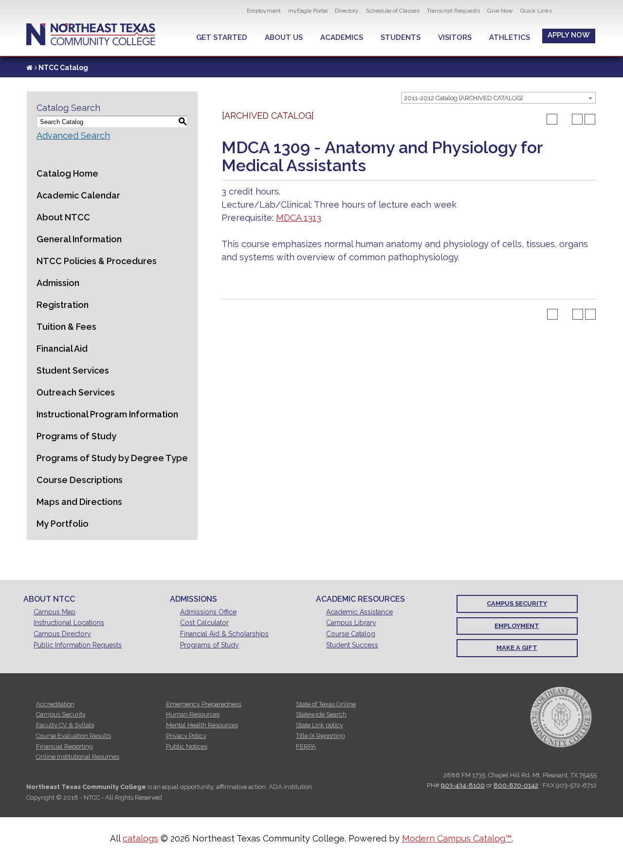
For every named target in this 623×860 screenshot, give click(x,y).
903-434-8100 (463, 785)
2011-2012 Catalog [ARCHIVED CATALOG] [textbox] (463, 98)
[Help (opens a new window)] (590, 119)
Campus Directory (62, 634)
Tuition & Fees (66, 327)
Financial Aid (62, 348)
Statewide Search (321, 714)
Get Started (221, 37)
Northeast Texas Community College (90, 34)
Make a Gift (516, 647)
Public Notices (186, 746)
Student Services (73, 370)
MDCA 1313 (298, 218)
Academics (341, 37)
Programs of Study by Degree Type (112, 458)
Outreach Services (76, 392)
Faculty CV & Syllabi (65, 725)
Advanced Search (73, 135)
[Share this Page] (564, 119)
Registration (63, 305)
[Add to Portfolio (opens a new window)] (552, 119)
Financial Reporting (64, 746)
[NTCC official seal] (561, 716)
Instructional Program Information (107, 414)
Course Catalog (350, 634)
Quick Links (536, 10)
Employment (264, 10)
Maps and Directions (79, 502)
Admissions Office (208, 612)
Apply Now (569, 35)
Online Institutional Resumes (77, 756)
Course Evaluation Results (73, 735)
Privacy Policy (186, 735)
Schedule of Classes (393, 10)
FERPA (306, 746)
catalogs (140, 838)
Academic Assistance (359, 612)
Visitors (455, 37)
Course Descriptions (80, 480)
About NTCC (63, 217)
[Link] (29, 68)
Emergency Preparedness (203, 704)
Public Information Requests (78, 645)
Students (401, 37)
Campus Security (517, 603)
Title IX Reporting (320, 735)
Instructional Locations (69, 623)
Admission (58, 283)
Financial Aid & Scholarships (224, 634)
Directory (347, 10)
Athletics (509, 37)
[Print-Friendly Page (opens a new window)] (577, 119)
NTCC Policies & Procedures (97, 261)
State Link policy (319, 725)
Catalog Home (67, 173)
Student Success (352, 645)
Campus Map (54, 612)
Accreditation (55, 704)
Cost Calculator (204, 623)
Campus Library (351, 623)
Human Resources (193, 714)
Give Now (500, 10)
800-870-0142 (516, 785)
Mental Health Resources (202, 725)
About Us (284, 37)
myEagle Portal (308, 10)
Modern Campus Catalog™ (457, 838)
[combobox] (498, 98)
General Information (79, 239)
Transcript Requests (453, 10)
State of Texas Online (326, 704)
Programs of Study (76, 436)
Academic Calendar (78, 195)
